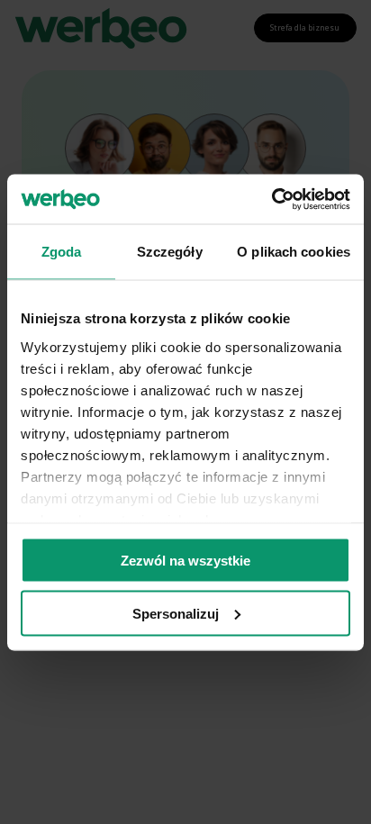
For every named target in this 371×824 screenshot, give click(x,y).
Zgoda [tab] (61, 251)
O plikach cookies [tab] (293, 251)
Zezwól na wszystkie (185, 560)
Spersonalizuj (175, 612)
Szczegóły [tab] (170, 251)
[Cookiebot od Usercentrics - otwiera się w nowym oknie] (271, 199)
